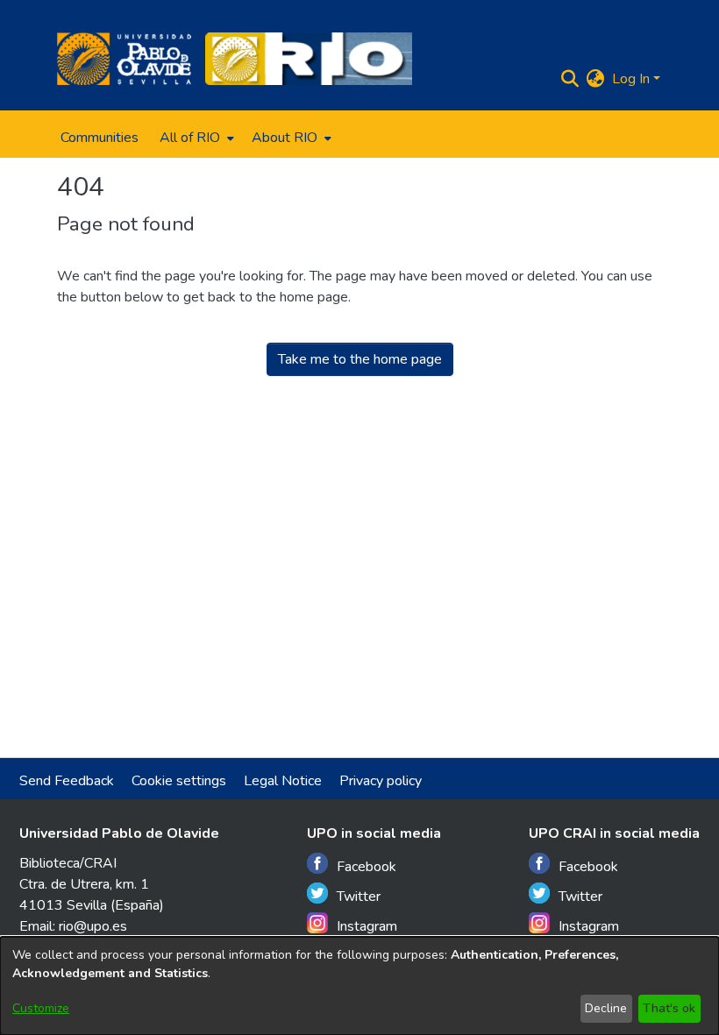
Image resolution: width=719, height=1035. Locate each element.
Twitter (359, 896)
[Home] (124, 58)
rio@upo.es (93, 926)
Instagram (367, 926)
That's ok (669, 1008)
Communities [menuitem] (100, 137)
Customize (40, 1008)
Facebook (366, 866)
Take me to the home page (360, 359)
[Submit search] (570, 78)
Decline (606, 1008)
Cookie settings (179, 780)
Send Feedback (66, 780)
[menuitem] (195, 137)
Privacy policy (380, 780)
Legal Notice (283, 780)
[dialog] (359, 986)
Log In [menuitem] (631, 79)
